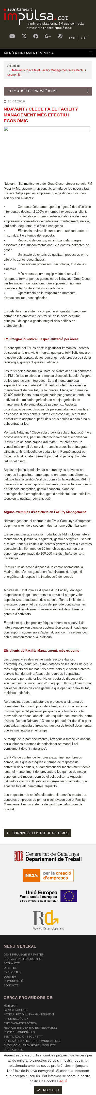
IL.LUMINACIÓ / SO (16, 1018)
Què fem (10, 976)
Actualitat (13, 66)
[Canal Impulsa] (12, 36)
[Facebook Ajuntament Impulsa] (35, 36)
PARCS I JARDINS (15, 1010)
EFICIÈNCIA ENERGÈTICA (20, 1023)
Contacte (11, 985)
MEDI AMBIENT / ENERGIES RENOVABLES (30, 1027)
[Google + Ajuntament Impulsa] (48, 36)
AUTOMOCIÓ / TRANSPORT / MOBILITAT (30, 1045)
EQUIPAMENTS (13, 1049)
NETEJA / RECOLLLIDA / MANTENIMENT (29, 1014)
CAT (84, 38)
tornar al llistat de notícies (40, 833)
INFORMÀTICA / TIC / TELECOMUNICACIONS (32, 1040)
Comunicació (13, 981)
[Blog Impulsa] (60, 36)
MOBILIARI (10, 1005)
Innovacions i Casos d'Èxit (23, 958)
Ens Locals (12, 972)
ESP (72, 38)
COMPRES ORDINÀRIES (19, 1032)
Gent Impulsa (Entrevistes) (24, 954)
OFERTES (10, 967)
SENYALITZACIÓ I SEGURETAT (23, 1036)
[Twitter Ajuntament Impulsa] (24, 36)
